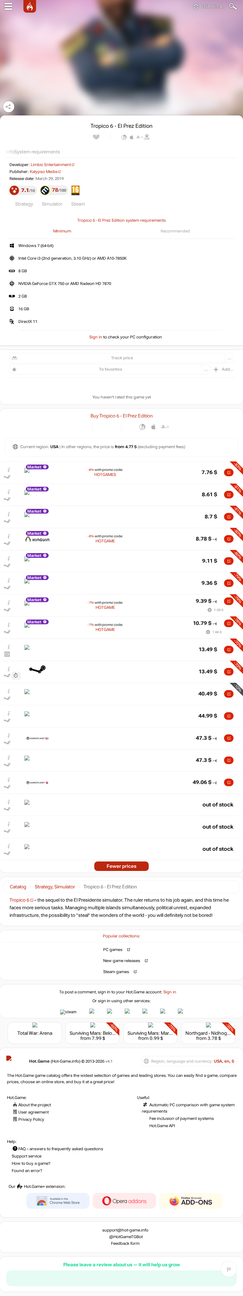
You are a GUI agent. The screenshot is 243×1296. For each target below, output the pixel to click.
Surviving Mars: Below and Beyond (106, 1033)
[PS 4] (165, 427)
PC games (112, 949)
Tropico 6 (19, 900)
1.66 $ (217, 632)
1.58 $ (218, 610)
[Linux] (142, 427)
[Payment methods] (82, 427)
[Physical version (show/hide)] (112, 427)
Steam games (116, 972)
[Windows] (131, 427)
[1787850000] (16, 676)
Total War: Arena (34, 1033)
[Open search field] (233, 6)
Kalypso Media (43, 172)
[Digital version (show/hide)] (102, 427)
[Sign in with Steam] (68, 1012)
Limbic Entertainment (51, 165)
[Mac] (154, 427)
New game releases (121, 961)
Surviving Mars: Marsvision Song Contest (171, 1033)
